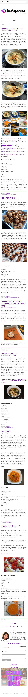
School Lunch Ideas (14, 667)
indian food (8, 522)
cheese (11, 297)
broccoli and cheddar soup (12, 28)
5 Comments (15, 30)
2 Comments (14, 355)
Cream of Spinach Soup (6, 145)
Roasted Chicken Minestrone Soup (9, 138)
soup (11, 194)
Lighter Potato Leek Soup (7, 140)
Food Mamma (14, 10)
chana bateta (6, 431)
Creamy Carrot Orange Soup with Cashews (11, 151)
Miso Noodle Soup (5, 146)
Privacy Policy (22, 695)
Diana (4, 106)
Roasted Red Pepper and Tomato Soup (10, 141)
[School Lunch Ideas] (14, 677)
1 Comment (13, 527)
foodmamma (8, 193)
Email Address (5, 647)
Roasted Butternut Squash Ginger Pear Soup (11, 154)
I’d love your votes (5, 343)
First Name (4, 651)
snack (16, 297)
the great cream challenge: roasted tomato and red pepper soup (13, 303)
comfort (7, 427)
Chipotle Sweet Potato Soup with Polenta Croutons (12, 148)
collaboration (8, 194)
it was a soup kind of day (10, 526)
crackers (13, 297)
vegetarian (14, 194)
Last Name (4, 655)
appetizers (7, 297)
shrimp (10, 427)
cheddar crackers (5, 75)
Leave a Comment (15, 199)
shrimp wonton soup (9, 353)
